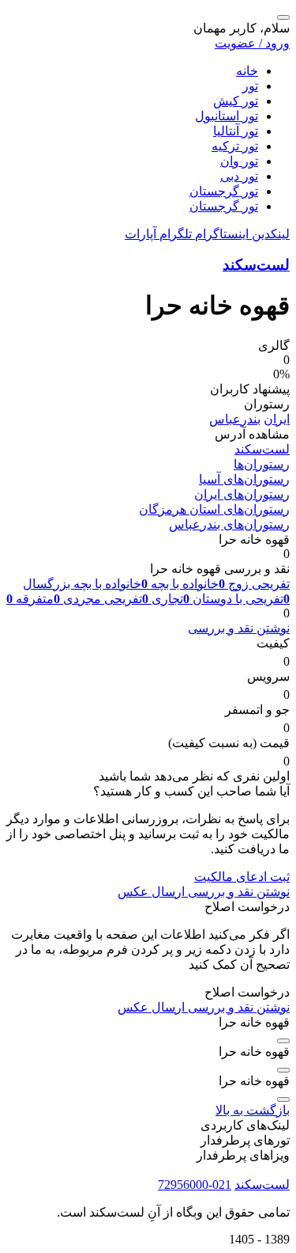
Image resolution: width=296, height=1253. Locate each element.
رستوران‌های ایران (242, 494)
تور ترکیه (235, 146)
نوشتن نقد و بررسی (239, 628)
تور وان (239, 161)
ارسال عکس (151, 891)
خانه (247, 71)
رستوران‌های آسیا (244, 479)
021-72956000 (194, 1184)
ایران (277, 419)
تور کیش (235, 101)
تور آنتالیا (235, 131)
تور (250, 86)
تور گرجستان (223, 191)
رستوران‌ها (262, 464)
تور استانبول (226, 116)
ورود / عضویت (252, 43)
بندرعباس (234, 419)
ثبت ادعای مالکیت (242, 876)
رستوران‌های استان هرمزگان (214, 509)
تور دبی (239, 176)
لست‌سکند (256, 264)
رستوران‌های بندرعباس (229, 524)
